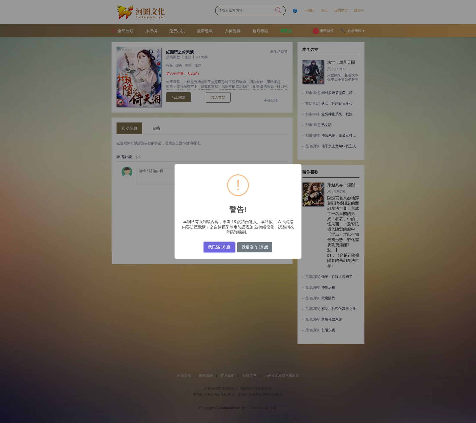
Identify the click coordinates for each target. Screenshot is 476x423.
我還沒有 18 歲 (255, 247)
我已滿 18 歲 (219, 247)
